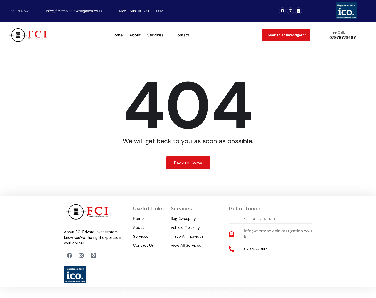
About (135, 35)
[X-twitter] (298, 10)
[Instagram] (290, 10)
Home (117, 35)
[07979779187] (231, 249)
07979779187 (255, 249)
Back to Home (188, 163)
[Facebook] (282, 10)
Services (155, 35)
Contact (182, 35)
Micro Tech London (239, 292)
